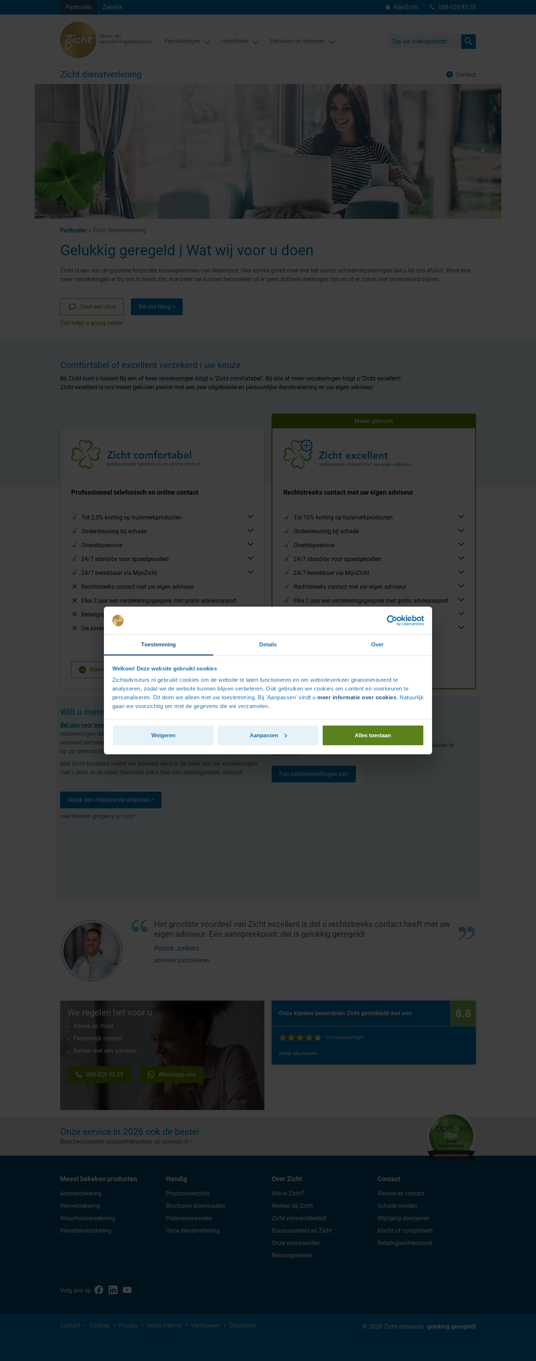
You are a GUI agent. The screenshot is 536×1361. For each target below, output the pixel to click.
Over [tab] (377, 644)
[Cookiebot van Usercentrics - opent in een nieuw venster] (392, 620)
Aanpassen (264, 735)
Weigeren (163, 735)
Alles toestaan (373, 735)
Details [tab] (268, 644)
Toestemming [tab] (158, 644)
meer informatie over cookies (356, 697)
